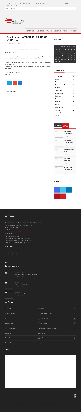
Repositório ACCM (60, 31)
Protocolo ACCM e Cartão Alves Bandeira (69, 142)
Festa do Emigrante (21, 284)
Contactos (72, 31)
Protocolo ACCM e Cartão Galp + (69, 132)
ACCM (19, 43)
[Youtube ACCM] (57, 196)
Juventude (64, 90)
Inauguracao (64, 93)
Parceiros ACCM (64, 85)
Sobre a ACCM (30, 31)
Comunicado (64, 107)
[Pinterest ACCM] (63, 196)
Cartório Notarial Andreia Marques (26, 274)
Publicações (16, 5)
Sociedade (64, 76)
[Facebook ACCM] (57, 190)
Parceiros (40, 31)
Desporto (64, 101)
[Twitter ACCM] (63, 190)
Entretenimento (64, 99)
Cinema (64, 110)
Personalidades (64, 82)
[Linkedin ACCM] (69, 190)
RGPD (66, 3)
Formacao (64, 96)
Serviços (49, 31)
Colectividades (55, 3)
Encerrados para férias (69, 150)
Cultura (64, 104)
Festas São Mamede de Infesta (67, 160)
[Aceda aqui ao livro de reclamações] (75, 395)
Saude (64, 79)
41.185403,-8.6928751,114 (16, 231)
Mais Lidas (58, 125)
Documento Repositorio (58, 328)
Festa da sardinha (20, 294)
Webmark (45, 407)
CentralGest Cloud (41, 3)
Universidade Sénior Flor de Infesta (68, 169)
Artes (64, 115)
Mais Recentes (65, 126)
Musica (64, 87)
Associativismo (64, 113)
